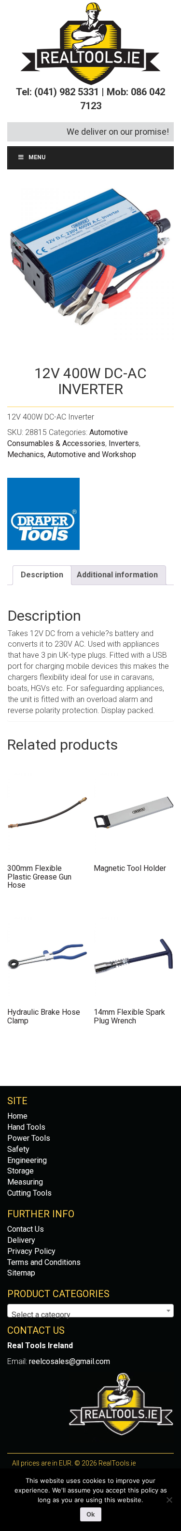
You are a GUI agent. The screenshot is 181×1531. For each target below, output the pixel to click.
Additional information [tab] (117, 574)
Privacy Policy (31, 1251)
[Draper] (43, 514)
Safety (18, 1149)
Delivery (21, 1240)
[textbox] (90, 1315)
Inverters (124, 443)
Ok (90, 1514)
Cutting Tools (29, 1193)
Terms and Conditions (44, 1262)
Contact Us (25, 1229)
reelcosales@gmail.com (69, 1361)
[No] (169, 1500)
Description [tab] (42, 574)
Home (17, 1116)
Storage (20, 1170)
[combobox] (90, 1310)
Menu (36, 157)
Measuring (25, 1182)
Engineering (27, 1160)
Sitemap (21, 1272)
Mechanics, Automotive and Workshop (71, 454)
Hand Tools (26, 1127)
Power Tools (28, 1138)
